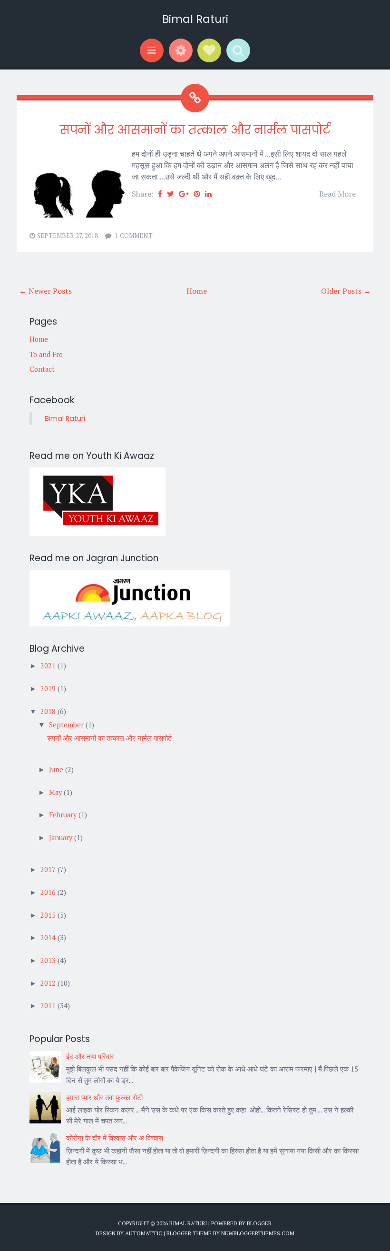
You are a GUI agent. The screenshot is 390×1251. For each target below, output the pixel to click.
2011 (49, 1005)
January (61, 837)
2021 (49, 665)
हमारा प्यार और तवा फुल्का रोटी (104, 1097)
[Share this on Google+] (183, 194)
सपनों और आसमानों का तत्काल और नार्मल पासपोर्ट (195, 130)
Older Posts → (346, 291)
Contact (42, 369)
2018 (49, 711)
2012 (49, 983)
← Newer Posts (45, 291)
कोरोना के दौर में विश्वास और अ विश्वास (114, 1137)
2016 (49, 892)
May (56, 792)
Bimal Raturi (195, 19)
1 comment (134, 235)
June (57, 769)
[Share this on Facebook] (160, 194)
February (63, 814)
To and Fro (46, 354)
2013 (49, 960)
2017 (49, 869)
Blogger (259, 1223)
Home (196, 291)
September (67, 724)
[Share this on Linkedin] (208, 194)
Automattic (143, 1233)
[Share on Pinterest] (197, 194)
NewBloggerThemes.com (257, 1233)
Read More (337, 194)
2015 (49, 915)
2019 (49, 688)
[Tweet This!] (170, 194)
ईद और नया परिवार (90, 1056)
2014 (49, 937)
